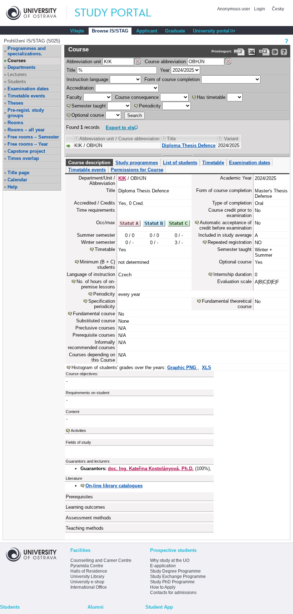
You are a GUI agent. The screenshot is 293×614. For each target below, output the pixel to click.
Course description (89, 162)
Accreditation (80, 88)
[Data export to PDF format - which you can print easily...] (239, 52)
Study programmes (136, 162)
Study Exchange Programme (178, 576)
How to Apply (162, 587)
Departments (21, 67)
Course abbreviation (165, 61)
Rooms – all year (26, 129)
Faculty (74, 97)
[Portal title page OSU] (120, 13)
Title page (18, 172)
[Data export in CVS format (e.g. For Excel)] (264, 52)
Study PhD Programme (172, 581)
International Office (88, 587)
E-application (163, 565)
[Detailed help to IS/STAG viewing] (284, 52)
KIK (122, 178)
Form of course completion (172, 79)
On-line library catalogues (114, 485)
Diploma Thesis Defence (188, 145)
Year (164, 70)
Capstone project (26, 151)
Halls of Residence (88, 571)
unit (83, 61)
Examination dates (28, 88)
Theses (15, 103)
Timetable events (26, 96)
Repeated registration (230, 242)
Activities (78, 430)
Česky (278, 8)
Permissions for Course (137, 169)
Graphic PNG (182, 367)
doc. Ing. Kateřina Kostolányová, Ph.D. (151, 468)
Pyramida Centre (86, 565)
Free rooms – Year (28, 144)
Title (70, 70)
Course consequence (137, 97)
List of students (180, 162)
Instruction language (87, 79)
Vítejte (77, 31)
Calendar (17, 179)
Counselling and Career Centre (100, 560)
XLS (206, 367)
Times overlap (23, 158)
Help (13, 187)
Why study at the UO (169, 560)
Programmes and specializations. (27, 51)
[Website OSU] (36, 13)
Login (259, 8)
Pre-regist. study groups (26, 112)
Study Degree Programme (175, 571)
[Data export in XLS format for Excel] (251, 52)
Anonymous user (234, 8)
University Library (87, 576)
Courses (17, 60)
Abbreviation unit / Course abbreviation (119, 138)
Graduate (175, 31)
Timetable (213, 162)
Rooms (15, 122)
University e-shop (87, 581)
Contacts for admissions (173, 592)
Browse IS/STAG (110, 31)
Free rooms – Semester (33, 137)
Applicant (146, 31)
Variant (231, 138)
